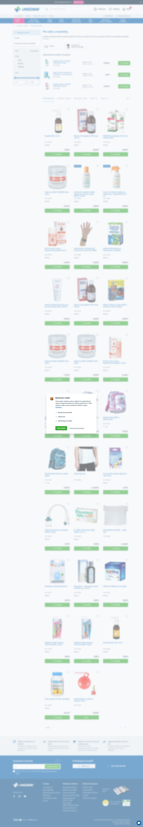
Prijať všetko (61, 428)
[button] (139, 823)
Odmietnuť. (58, 407)
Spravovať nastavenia (77, 428)
